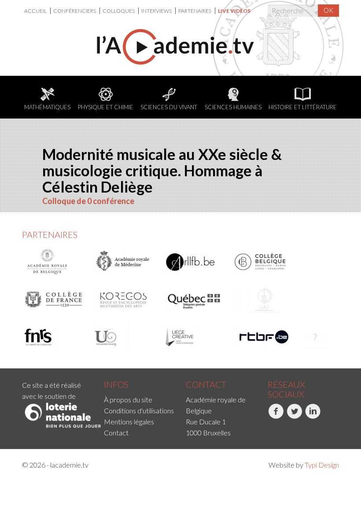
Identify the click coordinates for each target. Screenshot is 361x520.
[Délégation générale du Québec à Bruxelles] (194, 299)
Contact (116, 432)
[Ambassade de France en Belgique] (315, 337)
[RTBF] (264, 337)
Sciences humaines (233, 107)
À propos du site (128, 399)
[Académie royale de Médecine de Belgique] (124, 262)
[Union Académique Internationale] (264, 299)
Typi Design (322, 465)
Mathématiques (47, 107)
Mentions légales (129, 421)
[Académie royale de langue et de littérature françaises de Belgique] (194, 262)
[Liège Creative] (194, 337)
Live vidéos (234, 10)
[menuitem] (37, 11)
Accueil (36, 10)
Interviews (157, 10)
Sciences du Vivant (168, 107)
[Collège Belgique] (264, 262)
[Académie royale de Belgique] (54, 262)
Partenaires (195, 10)
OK (328, 10)
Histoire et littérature (303, 107)
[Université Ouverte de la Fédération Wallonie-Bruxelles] (124, 337)
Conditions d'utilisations (139, 410)
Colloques (119, 10)
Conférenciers (75, 10)
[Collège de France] (54, 299)
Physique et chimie (105, 107)
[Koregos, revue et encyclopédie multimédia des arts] (124, 299)
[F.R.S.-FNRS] (54, 337)
